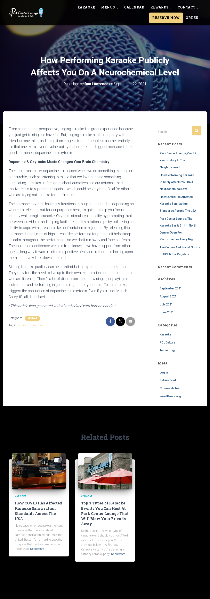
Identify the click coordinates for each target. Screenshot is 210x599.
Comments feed (170, 388)
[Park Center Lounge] (27, 12)
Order (192, 18)
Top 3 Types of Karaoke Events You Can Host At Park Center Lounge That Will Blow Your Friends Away (105, 513)
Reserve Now (166, 18)
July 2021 (166, 304)
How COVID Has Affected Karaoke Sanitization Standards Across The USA (178, 203)
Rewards (160, 7)
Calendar (134, 7)
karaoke (22, 325)
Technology (168, 350)
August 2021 (168, 296)
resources (36, 325)
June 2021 (167, 312)
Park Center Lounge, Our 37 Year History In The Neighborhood (178, 160)
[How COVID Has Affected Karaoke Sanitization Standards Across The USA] (39, 471)
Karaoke (86, 7)
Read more (37, 548)
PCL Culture (167, 342)
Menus (108, 7)
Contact (187, 7)
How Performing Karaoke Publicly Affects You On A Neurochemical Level (177, 182)
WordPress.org (170, 396)
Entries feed (168, 380)
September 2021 (171, 288)
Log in (164, 372)
